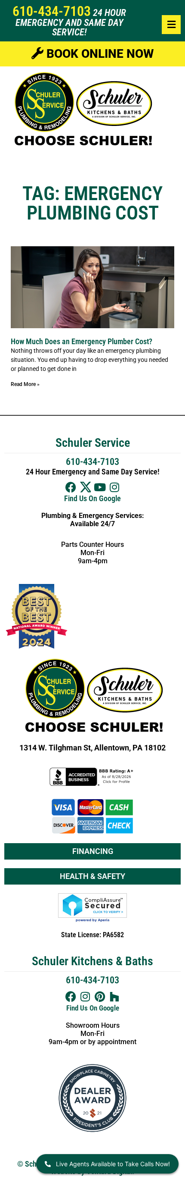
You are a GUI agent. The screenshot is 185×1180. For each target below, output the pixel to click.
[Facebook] (70, 487)
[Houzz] (114, 996)
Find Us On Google (92, 498)
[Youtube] (100, 487)
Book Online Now (98, 54)
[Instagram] (114, 487)
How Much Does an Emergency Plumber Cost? (81, 341)
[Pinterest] (100, 996)
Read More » (25, 384)
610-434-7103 (51, 11)
